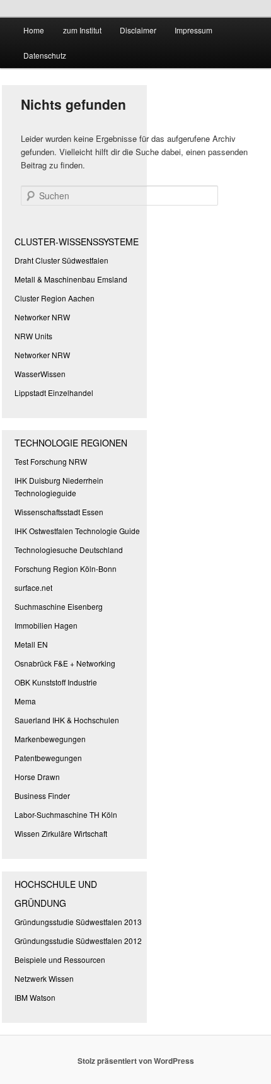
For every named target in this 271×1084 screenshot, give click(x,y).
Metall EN (31, 644)
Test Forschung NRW (50, 461)
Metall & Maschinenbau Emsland (70, 279)
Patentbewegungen (48, 757)
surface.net (33, 587)
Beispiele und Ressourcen (59, 959)
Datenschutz (44, 55)
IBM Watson (34, 997)
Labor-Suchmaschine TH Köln (65, 814)
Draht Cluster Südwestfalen (61, 260)
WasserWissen (40, 373)
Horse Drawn (37, 776)
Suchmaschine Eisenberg (58, 606)
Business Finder (42, 795)
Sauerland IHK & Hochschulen (66, 719)
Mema (25, 701)
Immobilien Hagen (46, 625)
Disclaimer (138, 30)
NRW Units (33, 335)
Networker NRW (42, 317)
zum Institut (82, 30)
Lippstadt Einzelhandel (53, 392)
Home (33, 30)
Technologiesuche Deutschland (68, 549)
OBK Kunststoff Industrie (55, 682)
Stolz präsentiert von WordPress (136, 1060)
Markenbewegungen (50, 738)
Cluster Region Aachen (54, 298)
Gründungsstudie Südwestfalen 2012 (78, 940)
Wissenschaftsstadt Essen (58, 511)
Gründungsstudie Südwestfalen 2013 (78, 921)
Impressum (193, 30)
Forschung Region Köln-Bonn (65, 568)
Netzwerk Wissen (44, 978)
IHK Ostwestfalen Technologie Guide (77, 530)
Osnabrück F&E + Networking (64, 663)
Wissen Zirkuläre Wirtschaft (60, 833)
